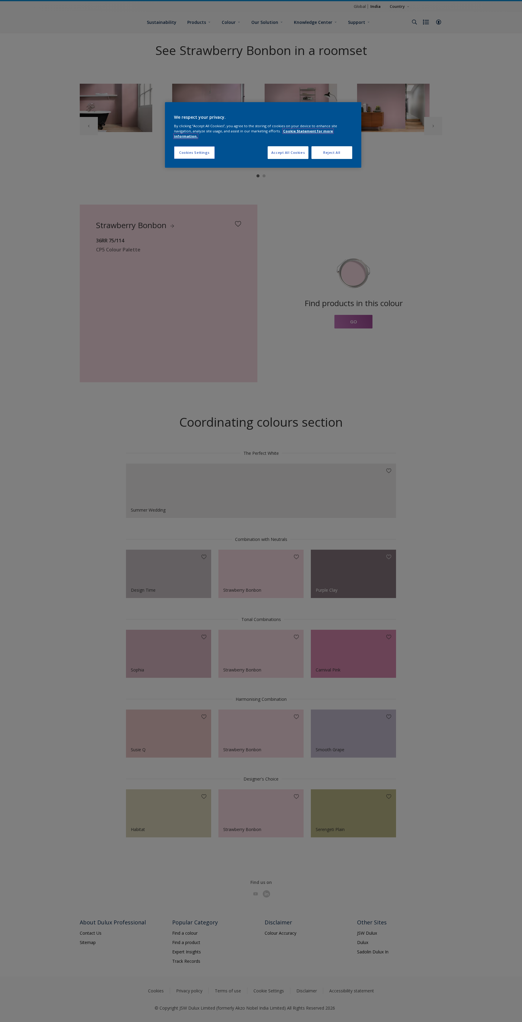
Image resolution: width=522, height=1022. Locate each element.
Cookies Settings (194, 152)
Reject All (331, 152)
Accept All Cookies (288, 152)
